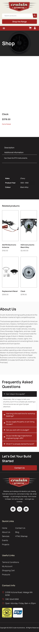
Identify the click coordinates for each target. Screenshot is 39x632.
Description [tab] (9, 147)
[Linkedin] (26, 509)
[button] (4, 28)
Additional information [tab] (14, 152)
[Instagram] (19, 509)
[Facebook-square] (13, 509)
